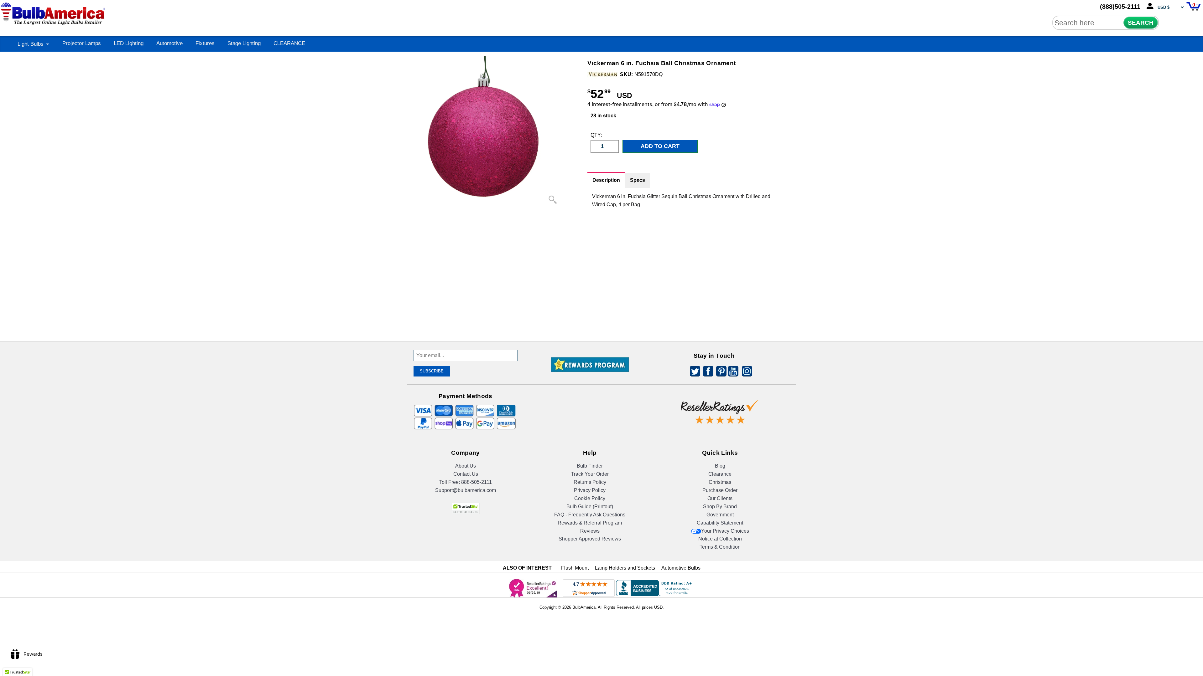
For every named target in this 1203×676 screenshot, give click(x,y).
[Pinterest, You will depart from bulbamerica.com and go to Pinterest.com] (720, 372)
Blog (720, 466)
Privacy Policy (590, 490)
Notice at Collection (720, 538)
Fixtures (205, 43)
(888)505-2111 (1120, 6)
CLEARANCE (289, 43)
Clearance (720, 474)
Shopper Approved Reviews (590, 538)
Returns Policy (590, 482)
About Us (465, 466)
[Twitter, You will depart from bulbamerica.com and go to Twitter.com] (693, 372)
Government (720, 514)
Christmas (720, 482)
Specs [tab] (637, 180)
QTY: (595, 135)
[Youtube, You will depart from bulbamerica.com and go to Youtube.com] (733, 372)
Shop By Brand (720, 506)
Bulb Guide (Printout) (589, 506)
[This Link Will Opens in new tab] (720, 407)
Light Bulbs (31, 44)
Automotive (169, 43)
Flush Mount (575, 568)
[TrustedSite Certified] (465, 508)
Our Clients (719, 498)
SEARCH (1141, 22)
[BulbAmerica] (53, 12)
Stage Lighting (244, 43)
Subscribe (432, 371)
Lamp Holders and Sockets (625, 568)
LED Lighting (128, 43)
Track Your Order (590, 474)
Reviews (590, 531)
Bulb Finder (590, 466)
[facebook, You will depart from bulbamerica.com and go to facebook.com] (706, 372)
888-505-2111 (476, 482)
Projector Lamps (81, 43)
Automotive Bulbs (680, 568)
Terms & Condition (720, 547)
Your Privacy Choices (725, 531)
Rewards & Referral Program (590, 522)
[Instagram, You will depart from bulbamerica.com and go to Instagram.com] (746, 372)
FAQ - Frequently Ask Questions (589, 514)
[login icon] (1151, 6)
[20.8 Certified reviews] (590, 395)
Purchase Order (719, 490)
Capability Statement (720, 522)
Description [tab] (606, 180)
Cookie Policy (589, 498)
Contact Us (465, 474)
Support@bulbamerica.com (465, 490)
